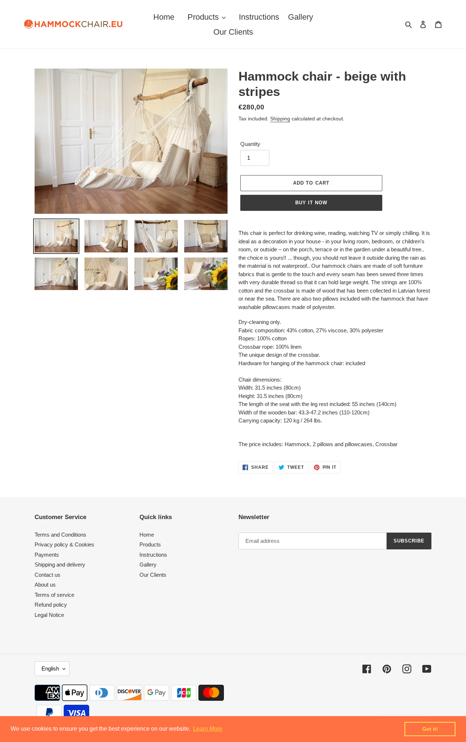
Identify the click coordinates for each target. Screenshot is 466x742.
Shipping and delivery (60, 564)
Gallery (148, 564)
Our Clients (152, 575)
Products (150, 544)
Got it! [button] (430, 729)
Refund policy (51, 605)
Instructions (153, 555)
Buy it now (311, 202)
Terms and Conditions (60, 535)
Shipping (280, 118)
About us (45, 584)
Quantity (250, 144)
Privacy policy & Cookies (64, 544)
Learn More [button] (207, 729)
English (50, 668)
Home (146, 535)
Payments (47, 555)
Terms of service (54, 595)
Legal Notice (49, 615)
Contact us (47, 575)
